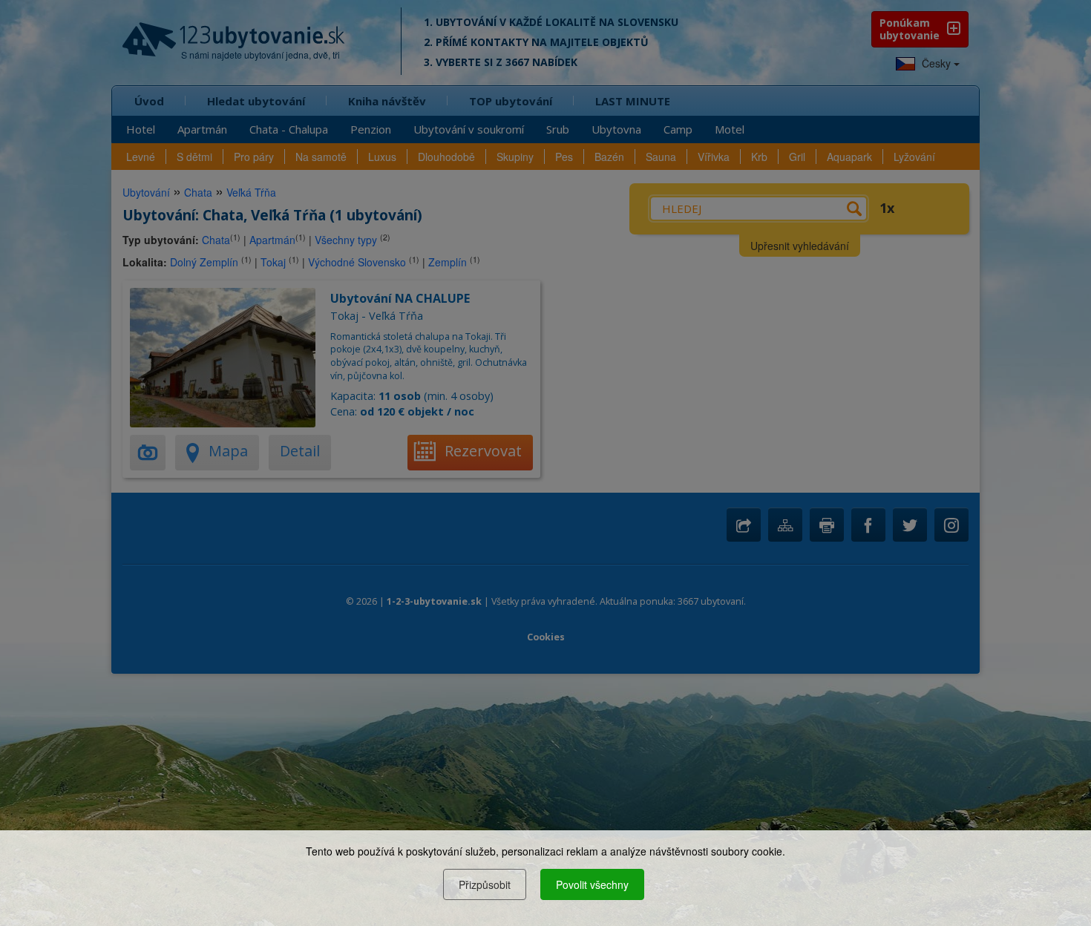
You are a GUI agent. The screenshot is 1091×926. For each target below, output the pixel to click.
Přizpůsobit (485, 884)
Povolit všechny (592, 884)
